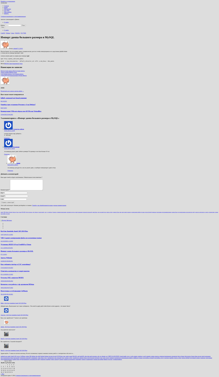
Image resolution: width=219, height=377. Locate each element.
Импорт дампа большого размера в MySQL (17, 251)
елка (55, 358)
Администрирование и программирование (13, 16)
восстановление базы (7, 358)
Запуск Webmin (6, 258)
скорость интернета (200, 212)
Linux (12, 33)
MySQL (17, 33)
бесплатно (188, 356)
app (6, 356)
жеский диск (103, 212)
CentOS (3, 33)
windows (50, 212)
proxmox (30, 212)
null (78, 356)
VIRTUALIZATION (113, 356)
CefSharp (22, 356)
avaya (18, 356)
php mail (89, 356)
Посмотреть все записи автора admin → (12, 91)
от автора (166, 358)
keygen (51, 356)
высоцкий (16, 358)
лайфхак (135, 358)
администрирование (61, 212)
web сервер (134, 356)
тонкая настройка (98, 359)
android (3, 356)
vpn (45, 212)
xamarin (148, 356)
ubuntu (36, 212)
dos (37, 356)
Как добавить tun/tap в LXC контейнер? (16, 264)
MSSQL (6, 13)
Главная (6, 6)
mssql (20, 212)
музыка (143, 212)
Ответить (7, 138)
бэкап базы (194, 356)
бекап (183, 356)
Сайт (2, 199)
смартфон (78, 359)
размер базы (175, 212)
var (107, 356)
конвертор (118, 358)
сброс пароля (55, 359)
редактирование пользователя (185, 212)
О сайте (6, 22)
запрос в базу (109, 212)
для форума (50, 358)
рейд (194, 212)
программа (159, 212)
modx (67, 356)
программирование (166, 212)
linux (17, 212)
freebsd (10, 212)
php (27, 212)
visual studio (41, 212)
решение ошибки (46, 359)
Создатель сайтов (18, 129)
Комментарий (5, 190)
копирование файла (136, 212)
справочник (211, 212)
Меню (2, 27)
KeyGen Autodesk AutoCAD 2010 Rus (14, 231)
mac (64, 356)
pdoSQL (82, 356)
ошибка (171, 358)
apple (2, 212)
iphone (14, 212)
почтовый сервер (195, 358)
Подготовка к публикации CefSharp (14, 291)
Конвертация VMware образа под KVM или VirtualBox (21, 111)
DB (4, 212)
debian (7, 212)
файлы (106, 359)
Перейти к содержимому (8, 1)
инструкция (90, 358)
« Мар (2, 374)
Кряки (6, 7)
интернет (97, 358)
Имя (2, 193)
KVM (58, 356)
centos (27, 356)
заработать (76, 358)
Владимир (16, 147)
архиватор (69, 212)
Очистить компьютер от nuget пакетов (15, 271)
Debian (8, 33)
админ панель (155, 356)
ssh (33, 212)
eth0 (39, 356)
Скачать (54, 212)
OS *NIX (6, 10)
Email (3, 196)
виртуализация (78, 212)
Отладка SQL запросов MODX (12, 278)
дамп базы (12, 63)
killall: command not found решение (14, 98)
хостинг (8, 213)
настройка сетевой (148, 358)
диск (99, 212)
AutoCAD (13, 356)
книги (125, 212)
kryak (54, 356)
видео (73, 212)
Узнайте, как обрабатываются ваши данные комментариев (49, 205)
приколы (154, 212)
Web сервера (7, 12)
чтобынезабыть (117, 359)
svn (100, 356)
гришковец (34, 358)
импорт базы (18, 63)
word (144, 356)
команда (129, 212)
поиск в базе (177, 358)
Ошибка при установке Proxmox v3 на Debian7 (18, 104)
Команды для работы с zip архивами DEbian (17, 284)
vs (47, 212)
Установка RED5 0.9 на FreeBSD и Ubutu (16, 244)
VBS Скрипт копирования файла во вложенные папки (21, 238)
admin (15, 48)
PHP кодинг (7, 9)
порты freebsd (148, 212)
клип (123, 212)
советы (206, 212)
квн (120, 212)
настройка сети (158, 358)
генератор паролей (87, 212)
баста (179, 356)
